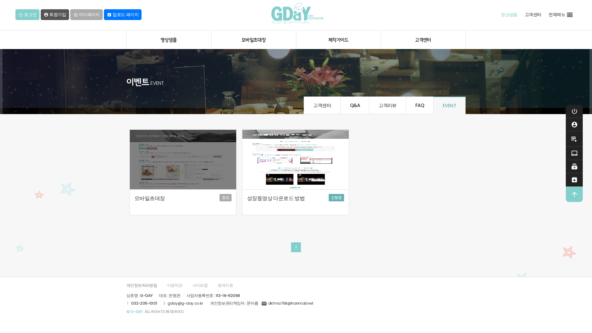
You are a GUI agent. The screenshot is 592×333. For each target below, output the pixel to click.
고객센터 (533, 15)
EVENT (449, 105)
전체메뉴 (561, 14)
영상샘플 (509, 15)
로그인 (29, 15)
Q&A (355, 105)
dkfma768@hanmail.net (287, 303)
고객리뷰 (388, 105)
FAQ (419, 105)
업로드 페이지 (122, 15)
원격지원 (225, 285)
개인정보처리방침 (141, 285)
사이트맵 (200, 285)
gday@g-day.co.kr (185, 303)
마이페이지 (88, 15)
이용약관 (175, 285)
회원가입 (55, 15)
